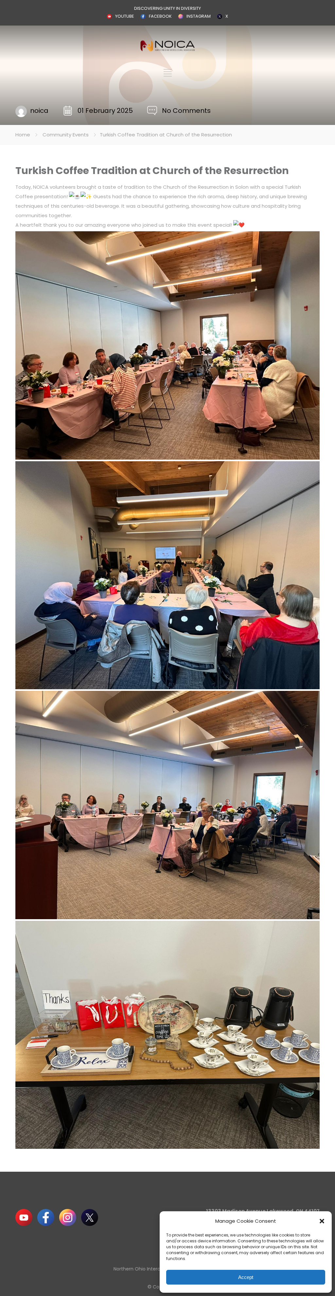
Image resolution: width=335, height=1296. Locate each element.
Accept (245, 1277)
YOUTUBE (124, 16)
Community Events (66, 134)
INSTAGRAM (198, 16)
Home (22, 134)
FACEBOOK (160, 16)
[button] (322, 1221)
